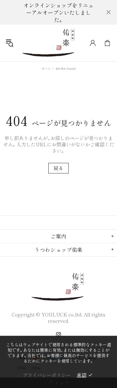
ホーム (46, 68)
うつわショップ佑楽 (49, 43)
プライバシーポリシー (47, 374)
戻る (58, 168)
